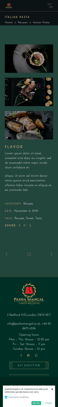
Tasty (38, 218)
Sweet (30, 218)
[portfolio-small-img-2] (29, 92)
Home (9, 22)
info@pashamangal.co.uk (23, 323)
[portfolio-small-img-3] (29, 125)
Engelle (48, 402)
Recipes (23, 22)
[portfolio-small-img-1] (29, 58)
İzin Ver (36, 402)
